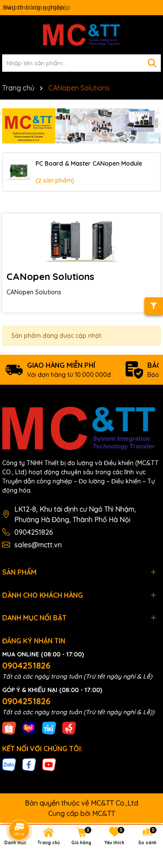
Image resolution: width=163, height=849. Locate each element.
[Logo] (81, 35)
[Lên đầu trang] (144, 770)
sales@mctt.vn (38, 544)
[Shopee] (9, 727)
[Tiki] (49, 727)
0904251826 (33, 532)
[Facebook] (29, 764)
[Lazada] (29, 727)
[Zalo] (9, 764)
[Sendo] (69, 727)
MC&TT (103, 813)
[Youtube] (49, 764)
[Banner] (81, 125)
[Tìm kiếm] (152, 63)
